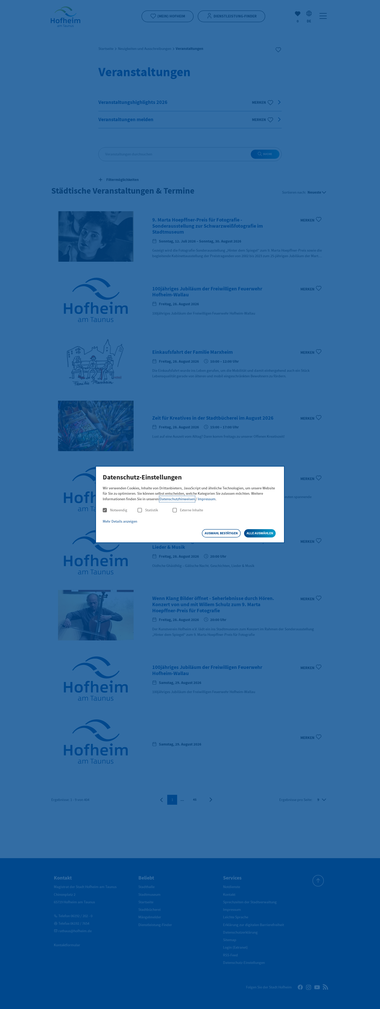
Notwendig (118, 510)
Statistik (151, 510)
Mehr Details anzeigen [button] (120, 521)
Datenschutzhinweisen (177, 498)
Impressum (207, 498)
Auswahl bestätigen (221, 533)
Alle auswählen (260, 533)
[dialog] (190, 504)
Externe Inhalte (191, 510)
